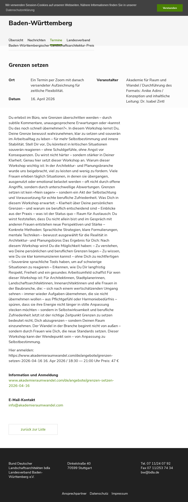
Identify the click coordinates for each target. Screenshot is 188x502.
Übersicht (16, 40)
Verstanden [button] (170, 7)
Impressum (120, 493)
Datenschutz (99, 493)
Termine (56, 40)
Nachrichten (37, 40)
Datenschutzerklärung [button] (20, 10)
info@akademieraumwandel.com (36, 405)
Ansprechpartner (74, 493)
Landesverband (78, 40)
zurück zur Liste (33, 429)
